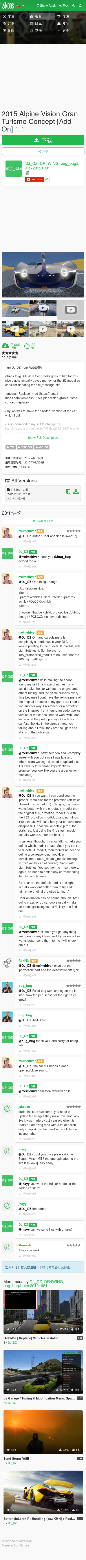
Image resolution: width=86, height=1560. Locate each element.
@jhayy (24, 1183)
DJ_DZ (23, 551)
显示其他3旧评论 (43, 521)
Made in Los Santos (15, 1545)
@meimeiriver (28, 556)
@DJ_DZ (24, 536)
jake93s (24, 1106)
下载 (46, 140)
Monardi (24, 1245)
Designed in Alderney (16, 1541)
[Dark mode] (74, 5)
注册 (33, 1267)
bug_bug (25, 985)
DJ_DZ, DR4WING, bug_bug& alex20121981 (52, 165)
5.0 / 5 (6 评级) (10, 357)
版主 (40, 531)
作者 (33, 552)
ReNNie (23, 960)
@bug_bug (62, 556)
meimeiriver (27, 531)
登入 (24, 1267)
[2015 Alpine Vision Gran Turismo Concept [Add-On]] (43, 274)
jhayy (22, 1149)
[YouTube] (27, 172)
